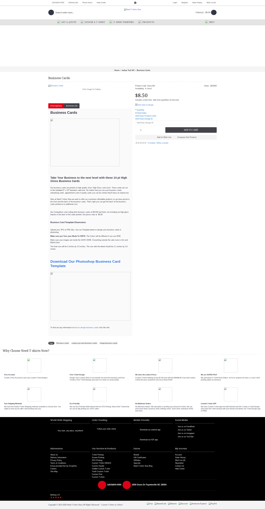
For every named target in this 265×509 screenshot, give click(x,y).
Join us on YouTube (186, 437)
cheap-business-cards (108, 343)
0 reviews (151, 143)
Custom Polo (97, 474)
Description (56, 106)
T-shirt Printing (98, 455)
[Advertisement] (132, 45)
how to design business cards (86, 327)
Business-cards (62, 343)
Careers (53, 469)
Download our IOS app (149, 440)
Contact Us (179, 466)
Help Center (180, 469)
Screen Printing (98, 457)
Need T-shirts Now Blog (143, 466)
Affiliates (137, 460)
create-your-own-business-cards (84, 343)
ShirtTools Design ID (144, 119)
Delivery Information (58, 457)
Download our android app (150, 430)
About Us (54, 455)
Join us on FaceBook (186, 426)
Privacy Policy (56, 460)
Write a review (162, 143)
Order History (180, 457)
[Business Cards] (90, 85)
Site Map (54, 471)
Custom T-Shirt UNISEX (101, 463)
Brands (136, 455)
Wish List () (180, 460)
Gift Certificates (140, 457)
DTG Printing (97, 460)
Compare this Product (186, 137)
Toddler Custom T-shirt (101, 469)
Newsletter (179, 463)
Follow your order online (106, 429)
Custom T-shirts (98, 477)
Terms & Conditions (58, 463)
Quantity (140, 110)
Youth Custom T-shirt (100, 471)
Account (178, 455)
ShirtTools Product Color (145, 116)
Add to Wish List (164, 137)
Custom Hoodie (98, 466)
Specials (137, 463)
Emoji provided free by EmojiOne (63, 466)
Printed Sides (141, 113)
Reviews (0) (71, 106)
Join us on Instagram (186, 433)
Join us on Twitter (185, 430)
